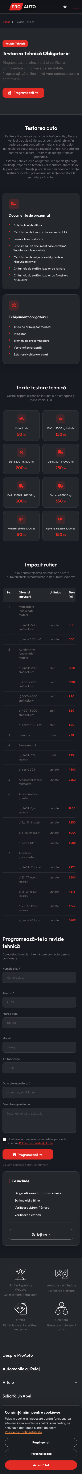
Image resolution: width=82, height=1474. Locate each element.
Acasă (6, 21)
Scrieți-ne (39, 1234)
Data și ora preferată (16, 1083)
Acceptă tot (41, 1465)
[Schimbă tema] (65, 7)
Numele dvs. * (11, 968)
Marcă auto (10, 1014)
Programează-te (25, 93)
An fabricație (11, 1059)
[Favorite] (55, 6)
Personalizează (41, 1454)
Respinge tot (41, 1442)
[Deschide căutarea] (47, 6)
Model (7, 1038)
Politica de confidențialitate (36, 1143)
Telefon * (8, 993)
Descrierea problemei (16, 1104)
